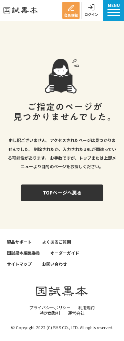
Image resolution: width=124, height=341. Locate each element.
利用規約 (86, 307)
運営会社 (76, 313)
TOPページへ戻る (62, 192)
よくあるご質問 (56, 242)
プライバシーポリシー (50, 307)
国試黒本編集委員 (23, 253)
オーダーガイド (64, 253)
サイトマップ (19, 264)
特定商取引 (50, 313)
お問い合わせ (54, 264)
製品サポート (19, 242)
